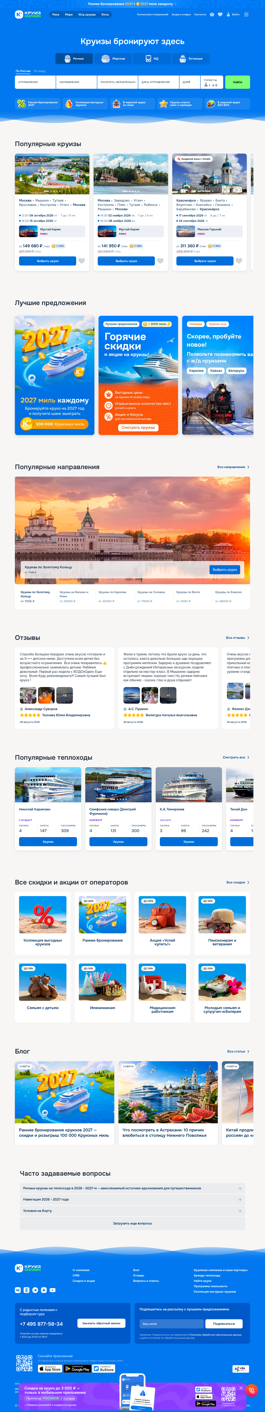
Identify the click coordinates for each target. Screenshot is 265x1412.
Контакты (200, 14)
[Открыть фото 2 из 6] (46, 695)
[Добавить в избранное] (81, 261)
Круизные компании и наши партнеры (220, 1270)
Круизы (48, 842)
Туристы (210, 80)
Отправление (28, 82)
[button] (35, 82)
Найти (237, 82)
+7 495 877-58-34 (41, 1324)
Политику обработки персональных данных (216, 1334)
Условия (69, 1398)
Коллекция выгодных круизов (215, 1291)
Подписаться (224, 1324)
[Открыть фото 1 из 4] (131, 695)
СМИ (76, 1275)
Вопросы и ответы (146, 1280)
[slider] (132, 375)
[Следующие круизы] (251, 214)
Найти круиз (202, 1280)
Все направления (231, 467)
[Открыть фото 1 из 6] (28, 695)
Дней (186, 82)
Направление (69, 82)
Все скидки (235, 882)
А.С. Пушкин (138, 709)
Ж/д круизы (87, 14)
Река (55, 14)
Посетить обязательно (118, 82)
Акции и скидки (181, 14)
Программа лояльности (210, 1286)
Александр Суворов (41, 709)
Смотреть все (234, 757)
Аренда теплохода (207, 1275)
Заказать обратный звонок (101, 1323)
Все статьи (236, 1051)
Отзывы (138, 1275)
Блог (136, 1270)
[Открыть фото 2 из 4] (150, 695)
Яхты (105, 14)
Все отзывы (235, 638)
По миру (40, 71)
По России (23, 71)
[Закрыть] (241, 1388)
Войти (235, 14)
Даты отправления (156, 82)
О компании (81, 1270)
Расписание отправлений (152, 14)
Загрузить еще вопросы (132, 1223)
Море (69, 14)
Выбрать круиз (47, 261)
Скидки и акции (84, 1280)
